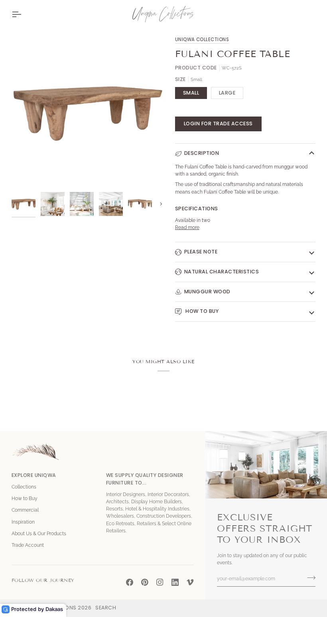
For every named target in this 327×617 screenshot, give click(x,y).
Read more (187, 227)
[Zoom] (26, 173)
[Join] (308, 577)
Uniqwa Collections (202, 39)
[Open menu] (23, 14)
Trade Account (28, 545)
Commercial (25, 510)
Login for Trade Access (218, 123)
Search (105, 607)
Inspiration (23, 522)
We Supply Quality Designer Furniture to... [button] (144, 479)
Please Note (201, 251)
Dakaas (54, 609)
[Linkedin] (175, 582)
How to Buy (201, 311)
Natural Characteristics (221, 271)
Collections (24, 487)
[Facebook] (129, 582)
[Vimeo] (190, 582)
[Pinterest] (144, 582)
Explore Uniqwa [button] (34, 475)
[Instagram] (160, 582)
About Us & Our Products (39, 533)
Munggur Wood (207, 291)
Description (201, 153)
